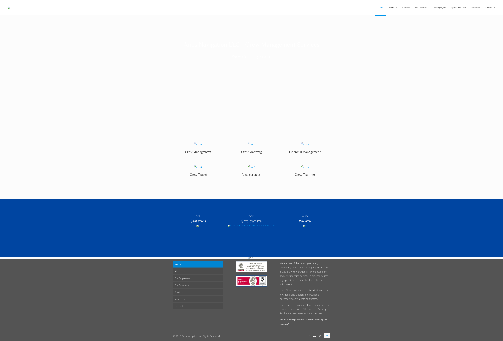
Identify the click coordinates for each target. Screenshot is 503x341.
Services (179, 292)
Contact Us (181, 306)
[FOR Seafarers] (198, 226)
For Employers (182, 278)
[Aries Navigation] (9, 7)
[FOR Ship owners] (251, 226)
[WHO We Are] (305, 226)
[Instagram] (320, 336)
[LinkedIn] (314, 336)
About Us (180, 271)
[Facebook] (309, 336)
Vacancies (180, 299)
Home (178, 264)
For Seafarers (182, 285)
